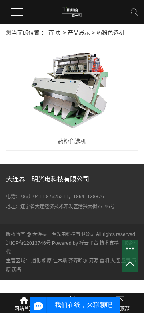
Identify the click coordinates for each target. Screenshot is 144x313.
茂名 (17, 269)
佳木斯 (60, 261)
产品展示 (79, 32)
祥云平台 (88, 243)
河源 (93, 261)
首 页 (54, 32)
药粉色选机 (110, 32)
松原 (47, 261)
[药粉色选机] (72, 89)
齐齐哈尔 (78, 261)
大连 (115, 261)
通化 (36, 261)
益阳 (104, 261)
